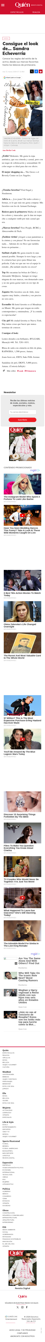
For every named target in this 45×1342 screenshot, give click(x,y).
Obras (5, 1177)
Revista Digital (36, 5)
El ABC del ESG (8, 1244)
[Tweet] (32, 71)
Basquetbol (7, 1151)
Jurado (5, 1088)
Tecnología (7, 1175)
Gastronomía (8, 1074)
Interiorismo (7, 1222)
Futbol (5, 1144)
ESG (4, 1227)
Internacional (8, 1172)
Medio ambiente (8, 1230)
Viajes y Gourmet (9, 1065)
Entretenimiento (9, 1127)
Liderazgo (6, 1112)
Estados (6, 1201)
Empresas (6, 1165)
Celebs (5, 1100)
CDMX (4, 1198)
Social (5, 1232)
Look (21, 371)
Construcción (8, 1213)
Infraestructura (9, 1218)
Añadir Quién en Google (13, 77)
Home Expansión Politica (12, 1168)
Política (6, 1188)
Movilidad (6, 1237)
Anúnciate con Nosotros (22, 1336)
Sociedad (6, 1205)
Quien (18, 1307)
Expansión (7, 1162)
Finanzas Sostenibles (11, 1239)
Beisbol (5, 1146)
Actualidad (7, 1110)
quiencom (24, 1307)
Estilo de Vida (8, 1086)
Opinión (5, 1115)
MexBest (6, 1072)
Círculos (6, 1058)
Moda (6, 38)
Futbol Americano (10, 1148)
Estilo (5, 1125)
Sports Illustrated (11, 1141)
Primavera (31, 371)
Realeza (36, 12)
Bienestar (6, 1084)
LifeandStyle (7, 1184)
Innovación (7, 1241)
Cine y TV (5, 1132)
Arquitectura (8, 1220)
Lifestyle (6, 1155)
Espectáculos (17, 12)
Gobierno (6, 1191)
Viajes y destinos (9, 1079)
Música (5, 1134)
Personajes (7, 1081)
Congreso (6, 1196)
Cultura (5, 1067)
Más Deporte (7, 1153)
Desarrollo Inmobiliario (13, 1215)
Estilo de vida (8, 1103)
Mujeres (6, 1107)
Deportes (6, 1129)
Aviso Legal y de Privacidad (22, 1330)
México (5, 1194)
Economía (6, 1170)
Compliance (22, 1333)
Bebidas (5, 1077)
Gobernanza (7, 1234)
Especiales (7, 1117)
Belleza (5, 1062)
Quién (5, 1050)
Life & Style (8, 1122)
